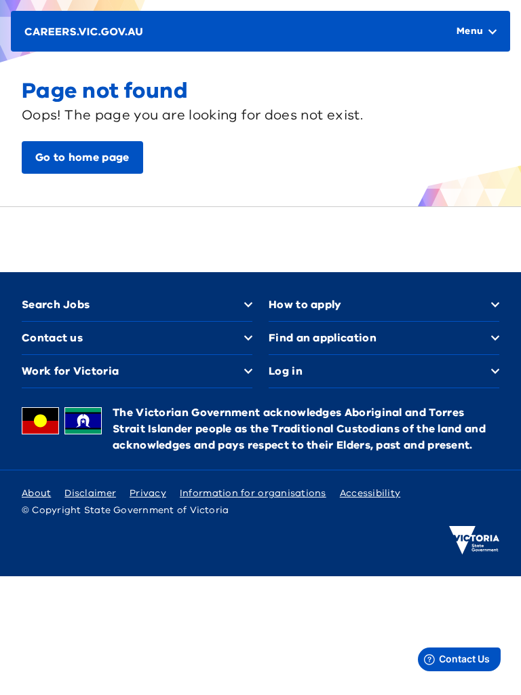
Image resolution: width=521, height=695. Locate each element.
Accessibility (370, 493)
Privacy (148, 493)
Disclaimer (90, 493)
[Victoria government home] (474, 540)
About (36, 493)
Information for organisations (253, 493)
